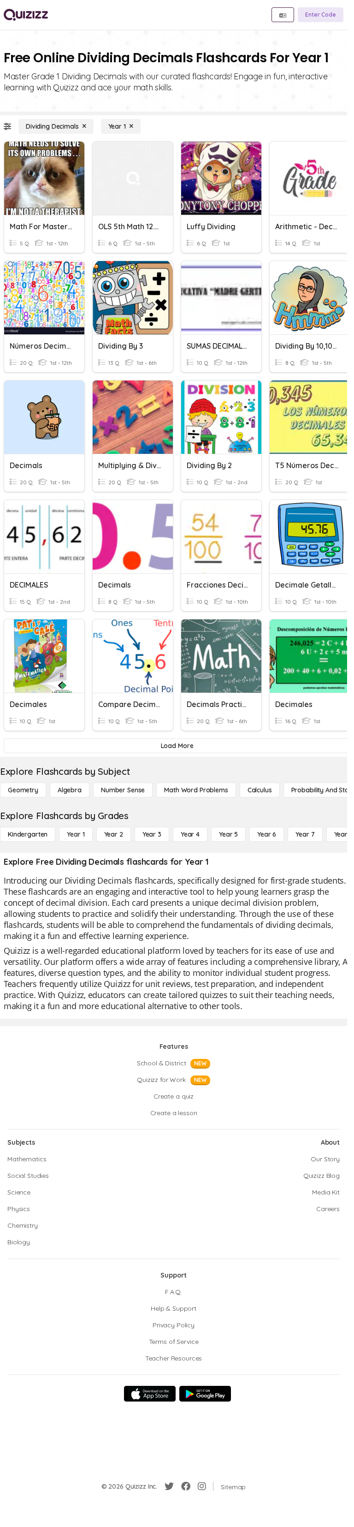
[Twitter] (169, 1486)
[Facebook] (185, 1486)
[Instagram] (202, 1486)
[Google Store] (205, 1394)
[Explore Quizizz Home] (26, 15)
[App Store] (150, 1394)
